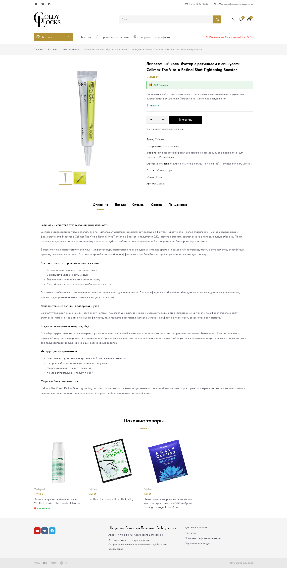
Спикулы (247, 163)
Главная (38, 49)
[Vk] (42, 4)
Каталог (53, 49)
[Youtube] (36, 4)
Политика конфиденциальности (203, 538)
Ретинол (236, 163)
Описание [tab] (100, 205)
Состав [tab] (156, 205)
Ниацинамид (194, 163)
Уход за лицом (71, 49)
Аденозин (179, 163)
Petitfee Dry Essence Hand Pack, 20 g (111, 499)
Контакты (190, 532)
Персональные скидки (197, 543)
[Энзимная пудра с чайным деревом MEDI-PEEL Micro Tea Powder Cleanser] (58, 460)
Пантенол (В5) (211, 163)
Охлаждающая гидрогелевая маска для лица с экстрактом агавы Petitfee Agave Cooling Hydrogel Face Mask (168, 503)
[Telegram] (49, 4)
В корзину (185, 119)
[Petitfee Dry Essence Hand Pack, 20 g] (113, 460)
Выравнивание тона (226, 152)
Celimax (159, 139)
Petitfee (93, 489)
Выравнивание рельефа (199, 152)
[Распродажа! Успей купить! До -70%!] (207, 37)
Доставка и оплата (196, 527)
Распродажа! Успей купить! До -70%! (230, 36)
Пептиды (226, 163)
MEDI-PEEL (39, 489)
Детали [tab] (120, 205)
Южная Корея (165, 170)
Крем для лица (171, 146)
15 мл (159, 176)
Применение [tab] (178, 205)
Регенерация (166, 157)
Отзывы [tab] (138, 205)
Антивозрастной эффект (171, 152)
